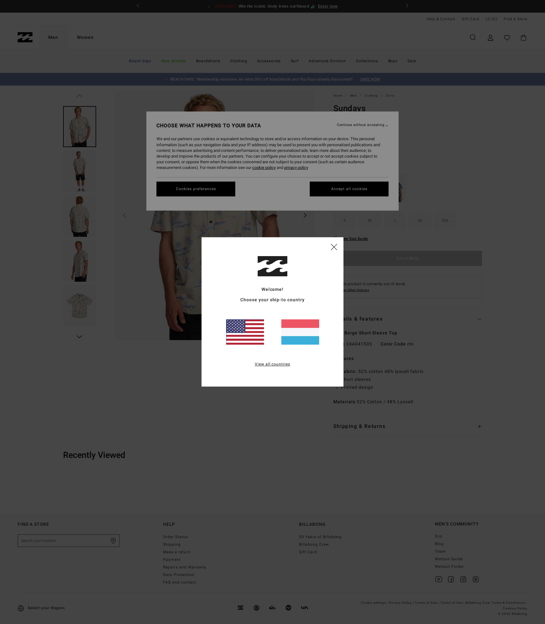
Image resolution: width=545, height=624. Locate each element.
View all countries (272, 364)
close (334, 246)
